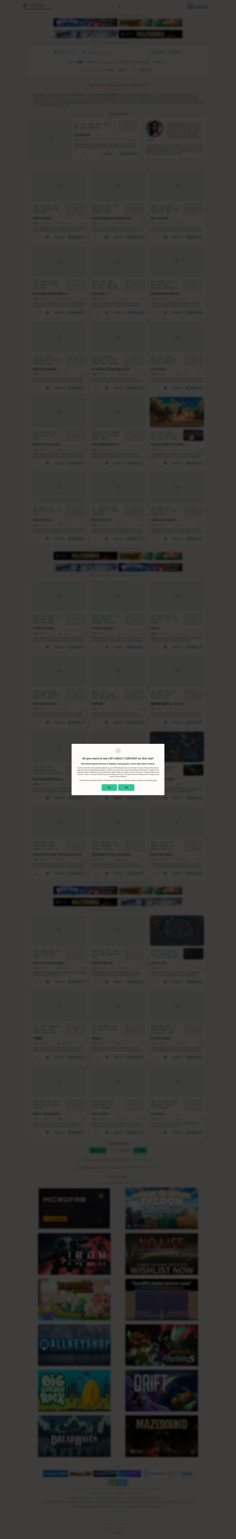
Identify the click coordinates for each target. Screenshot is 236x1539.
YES (126, 787)
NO (109, 787)
